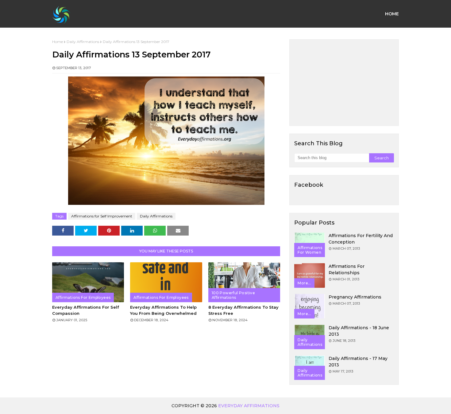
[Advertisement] (344, 82)
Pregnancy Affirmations (355, 297)
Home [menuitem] (392, 14)
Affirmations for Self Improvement (101, 216)
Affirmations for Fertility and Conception (361, 239)
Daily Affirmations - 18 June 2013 (359, 331)
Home (57, 41)
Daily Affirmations (83, 41)
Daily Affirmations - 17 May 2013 (358, 362)
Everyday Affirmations (248, 405)
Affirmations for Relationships (346, 269)
